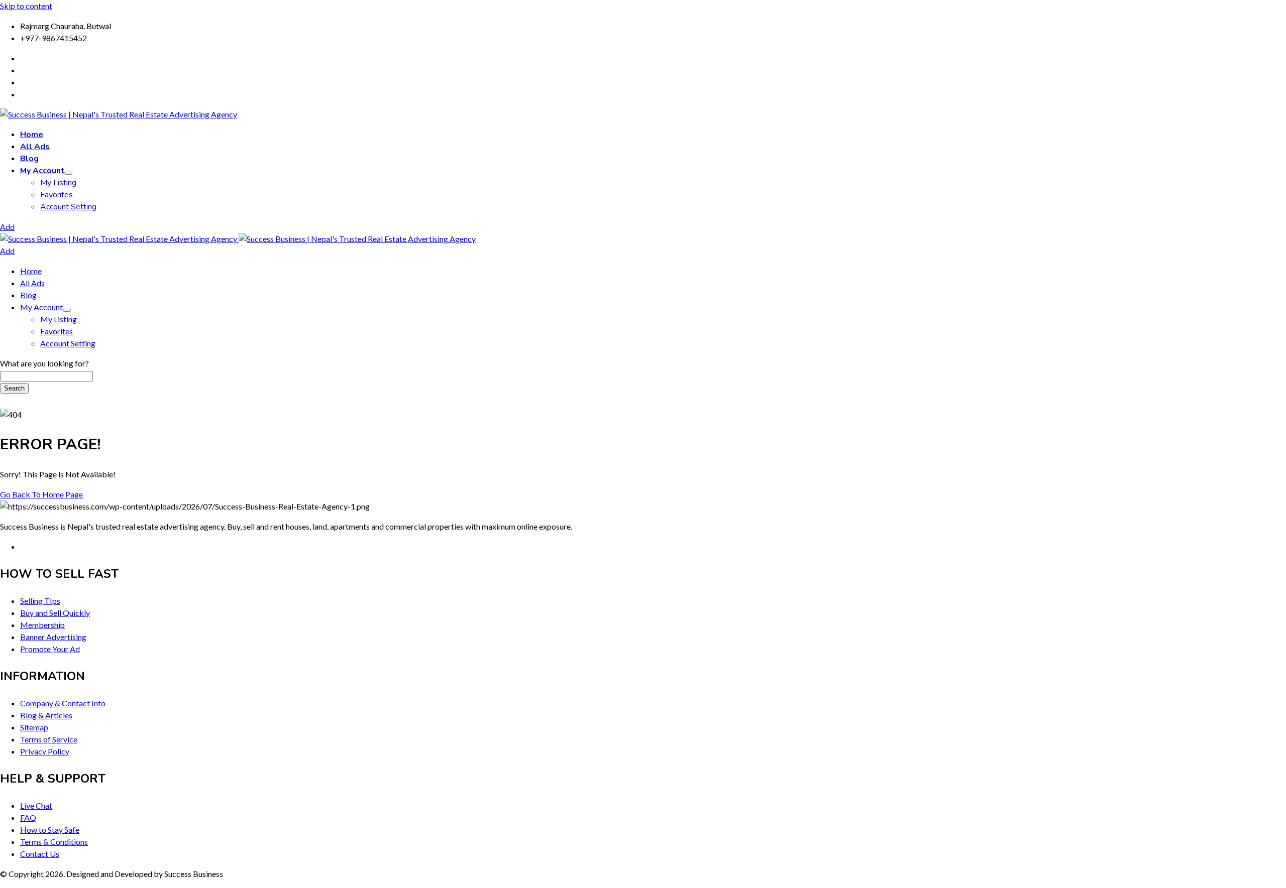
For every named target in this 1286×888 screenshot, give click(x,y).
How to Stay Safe (49, 829)
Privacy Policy (44, 751)
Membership (42, 624)
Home (31, 134)
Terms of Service (48, 739)
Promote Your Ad (50, 649)
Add (7, 226)
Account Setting (68, 206)
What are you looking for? (44, 363)
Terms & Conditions (54, 841)
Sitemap (34, 727)
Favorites (56, 194)
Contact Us (39, 853)
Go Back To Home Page (41, 494)
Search (14, 388)
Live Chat (36, 805)
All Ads (35, 146)
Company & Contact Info (62, 703)
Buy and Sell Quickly (55, 612)
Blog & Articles (46, 715)
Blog (29, 158)
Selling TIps (40, 600)
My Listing (58, 182)
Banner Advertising (53, 637)
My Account (42, 170)
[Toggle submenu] (68, 173)
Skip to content (26, 6)
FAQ (28, 817)
